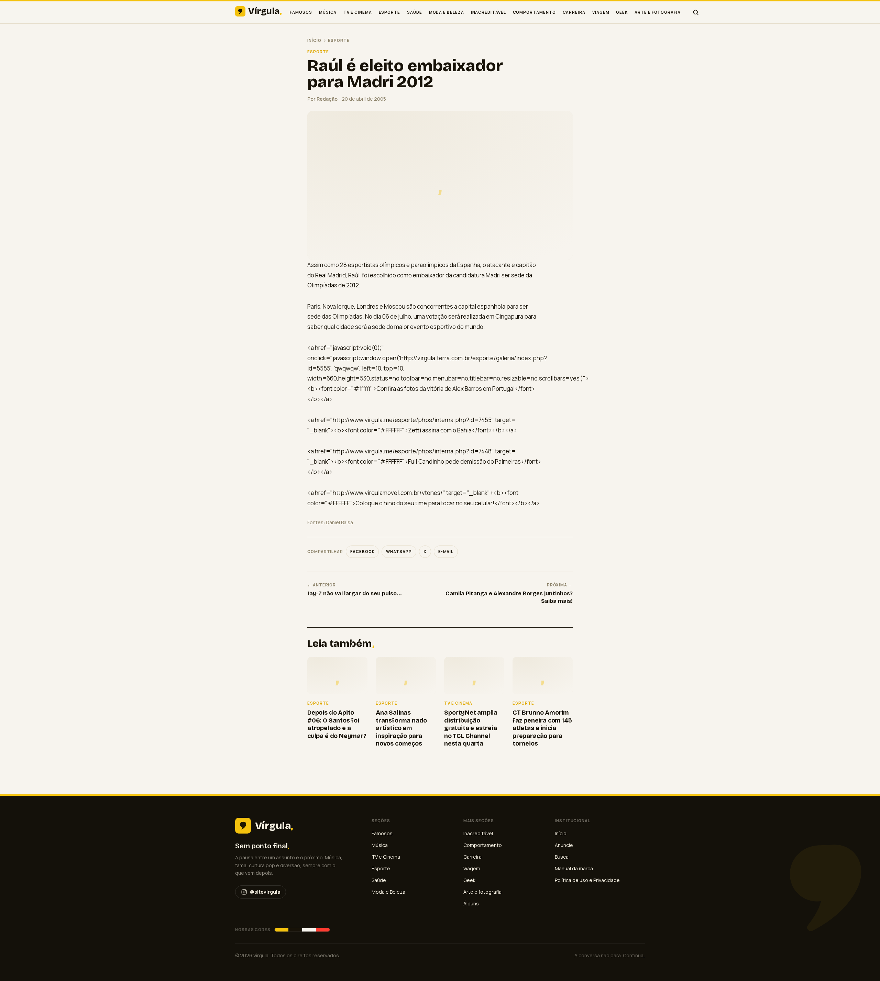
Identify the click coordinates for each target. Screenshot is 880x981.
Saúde (414, 12)
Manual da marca (574, 868)
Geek (622, 12)
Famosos (301, 12)
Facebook (362, 551)
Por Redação (322, 99)
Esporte (389, 12)
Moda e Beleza (446, 12)
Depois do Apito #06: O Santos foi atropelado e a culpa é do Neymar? (336, 724)
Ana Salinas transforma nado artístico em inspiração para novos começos (401, 728)
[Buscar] (696, 12)
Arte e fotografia (658, 12)
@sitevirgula (265, 892)
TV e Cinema (357, 12)
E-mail (446, 551)
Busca (562, 856)
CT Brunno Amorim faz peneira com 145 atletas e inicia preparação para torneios (542, 728)
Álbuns (471, 903)
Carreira (574, 12)
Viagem (600, 12)
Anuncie (564, 845)
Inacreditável (488, 12)
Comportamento (534, 12)
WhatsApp (398, 551)
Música (328, 12)
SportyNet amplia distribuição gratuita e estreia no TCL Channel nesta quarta (470, 728)
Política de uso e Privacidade (587, 880)
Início (314, 40)
